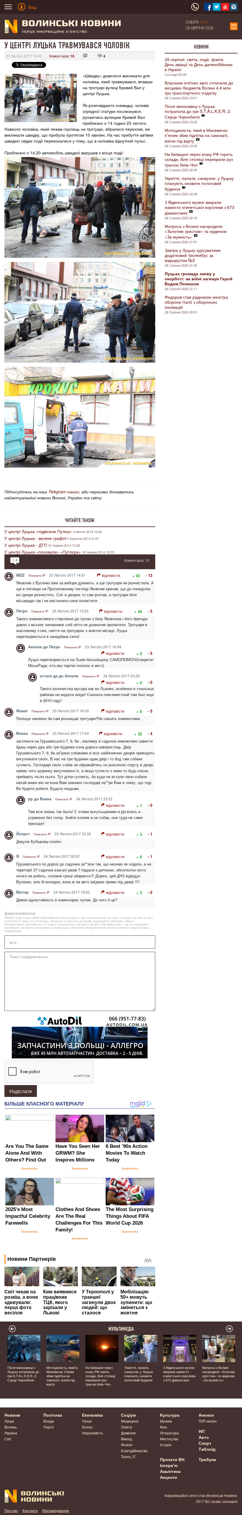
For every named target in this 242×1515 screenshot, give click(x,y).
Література (169, 1432)
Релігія (126, 1444)
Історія (165, 1444)
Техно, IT (128, 1456)
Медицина (129, 1420)
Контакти (30, 1510)
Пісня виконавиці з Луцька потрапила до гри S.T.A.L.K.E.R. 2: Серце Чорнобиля (198, 111)
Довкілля (128, 1432)
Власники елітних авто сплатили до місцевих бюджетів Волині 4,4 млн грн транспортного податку (199, 88)
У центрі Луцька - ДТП (25, 545)
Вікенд (126, 1438)
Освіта (126, 1426)
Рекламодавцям (55, 1510)
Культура (169, 1415)
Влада (48, 1420)
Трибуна (207, 1459)
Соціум (128, 1415)
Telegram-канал (63, 492)
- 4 (150, 733)
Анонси (206, 1415)
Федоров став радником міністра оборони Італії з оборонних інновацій (196, 302)
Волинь (10, 1426)
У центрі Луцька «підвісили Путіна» (38, 531)
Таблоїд (207, 1449)
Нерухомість (92, 1432)
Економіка (92, 1415)
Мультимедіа (121, 1329)
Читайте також (79, 520)
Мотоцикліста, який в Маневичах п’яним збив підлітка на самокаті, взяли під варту (196, 135)
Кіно (163, 1426)
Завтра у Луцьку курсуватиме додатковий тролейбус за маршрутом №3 (193, 255)
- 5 (150, 611)
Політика (52, 1415)
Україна (10, 1432)
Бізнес (87, 1426)
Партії (48, 1426)
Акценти (168, 1477)
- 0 (150, 682)
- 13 (149, 575)
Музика (166, 1420)
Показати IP (36, 575)
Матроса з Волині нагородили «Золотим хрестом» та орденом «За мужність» (196, 231)
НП (202, 1431)
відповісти (111, 575)
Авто (204, 1437)
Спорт (205, 1443)
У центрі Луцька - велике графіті (35, 538)
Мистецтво (169, 1438)
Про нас (11, 1510)
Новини (201, 47)
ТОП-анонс (208, 1420)
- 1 (150, 834)
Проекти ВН (172, 1459)
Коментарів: (61, 55)
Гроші (87, 1420)
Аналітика (170, 1471)
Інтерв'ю (169, 1465)
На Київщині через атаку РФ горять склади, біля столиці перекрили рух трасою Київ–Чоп (199, 159)
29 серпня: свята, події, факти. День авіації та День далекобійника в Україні (199, 64)
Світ (8, 1438)
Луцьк (9, 1420)
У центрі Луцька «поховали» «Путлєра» (42, 552)
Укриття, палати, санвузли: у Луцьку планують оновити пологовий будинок (199, 183)
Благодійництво (134, 1450)
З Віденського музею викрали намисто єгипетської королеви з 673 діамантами (199, 207)
